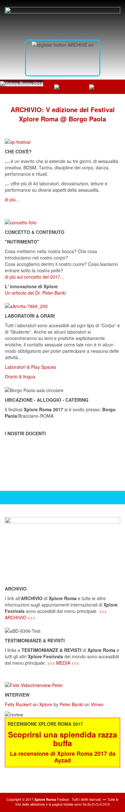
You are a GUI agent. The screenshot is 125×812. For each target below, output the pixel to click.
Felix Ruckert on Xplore (28, 704)
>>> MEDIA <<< (63, 663)
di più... (12, 199)
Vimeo (97, 704)
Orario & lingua (20, 376)
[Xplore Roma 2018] (21, 83)
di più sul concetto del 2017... (34, 277)
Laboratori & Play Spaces (30, 367)
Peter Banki (71, 704)
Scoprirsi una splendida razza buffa (62, 738)
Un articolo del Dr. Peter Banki (35, 293)
